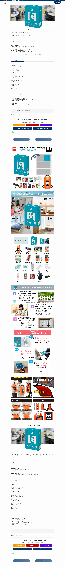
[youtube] (59, 0)
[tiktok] (58, 0)
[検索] (60, 0)
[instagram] (56, 0)
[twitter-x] (55, 0)
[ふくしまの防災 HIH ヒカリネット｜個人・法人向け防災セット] (5, 3)
